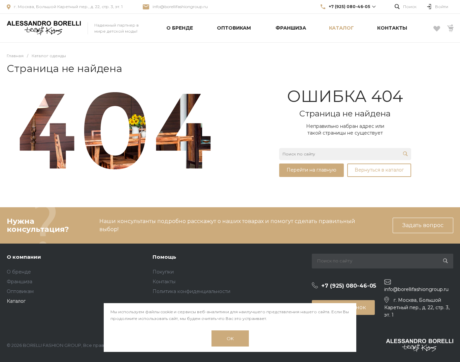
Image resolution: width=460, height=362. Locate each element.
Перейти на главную (311, 170)
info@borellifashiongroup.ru (180, 6)
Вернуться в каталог (379, 170)
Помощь (164, 257)
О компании (24, 257)
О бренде (19, 272)
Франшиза (19, 282)
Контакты (164, 282)
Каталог (16, 301)
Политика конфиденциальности (191, 291)
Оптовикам (20, 291)
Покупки (163, 272)
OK (230, 338)
